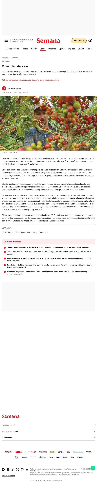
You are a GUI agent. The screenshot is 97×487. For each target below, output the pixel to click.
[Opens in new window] (8, 469)
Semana (5, 57)
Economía (14, 57)
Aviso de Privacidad (11, 476)
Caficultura (7, 232)
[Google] (3, 469)
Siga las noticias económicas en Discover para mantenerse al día (31, 80)
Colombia (42, 232)
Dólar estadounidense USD (25, 232)
